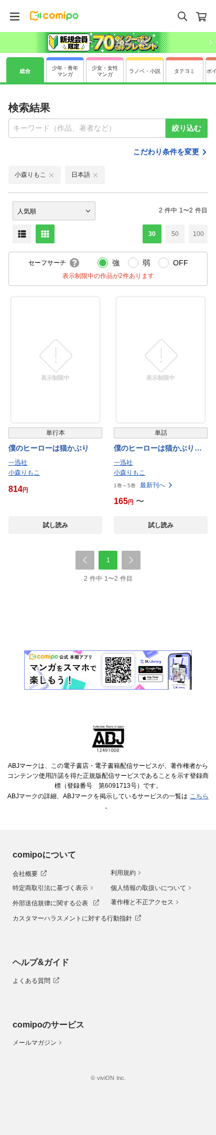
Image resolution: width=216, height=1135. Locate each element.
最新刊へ (152, 485)
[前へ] (84, 560)
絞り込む (186, 128)
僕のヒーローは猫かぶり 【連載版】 (158, 449)
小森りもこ (24, 472)
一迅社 (17, 462)
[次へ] (131, 560)
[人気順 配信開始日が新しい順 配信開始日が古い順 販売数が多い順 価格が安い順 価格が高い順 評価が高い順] (54, 210)
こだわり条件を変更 (166, 151)
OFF (180, 263)
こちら (199, 796)
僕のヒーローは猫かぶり (48, 448)
